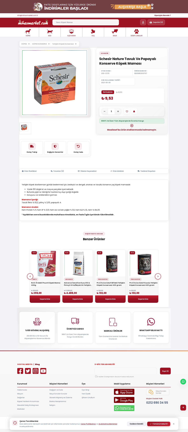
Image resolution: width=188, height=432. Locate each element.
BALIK (115, 36)
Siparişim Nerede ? (162, 15)
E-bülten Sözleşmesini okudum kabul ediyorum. (115, 377)
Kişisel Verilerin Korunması (28, 401)
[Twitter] (28, 372)
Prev (30, 276)
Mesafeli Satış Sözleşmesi (28, 405)
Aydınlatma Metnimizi (108, 424)
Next (158, 276)
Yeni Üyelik (86, 393)
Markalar (21, 409)
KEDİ (49, 36)
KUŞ (93, 36)
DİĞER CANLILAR (136, 36)
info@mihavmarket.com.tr (27, 15)
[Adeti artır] (118, 111)
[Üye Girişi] (143, 22)
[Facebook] (20, 372)
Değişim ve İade (56, 390)
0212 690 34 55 (157, 403)
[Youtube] (43, 372)
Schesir (104, 53)
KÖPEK (28, 36)
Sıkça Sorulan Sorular (58, 393)
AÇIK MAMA (71, 36)
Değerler (21, 397)
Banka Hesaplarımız (57, 401)
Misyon (20, 393)
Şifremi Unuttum (88, 397)
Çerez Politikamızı (88, 424)
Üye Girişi (85, 390)
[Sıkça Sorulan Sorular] (157, 394)
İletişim (52, 405)
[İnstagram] (36, 372)
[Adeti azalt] (104, 111)
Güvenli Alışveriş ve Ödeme (60, 397)
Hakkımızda (22, 390)
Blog (37, 364)
